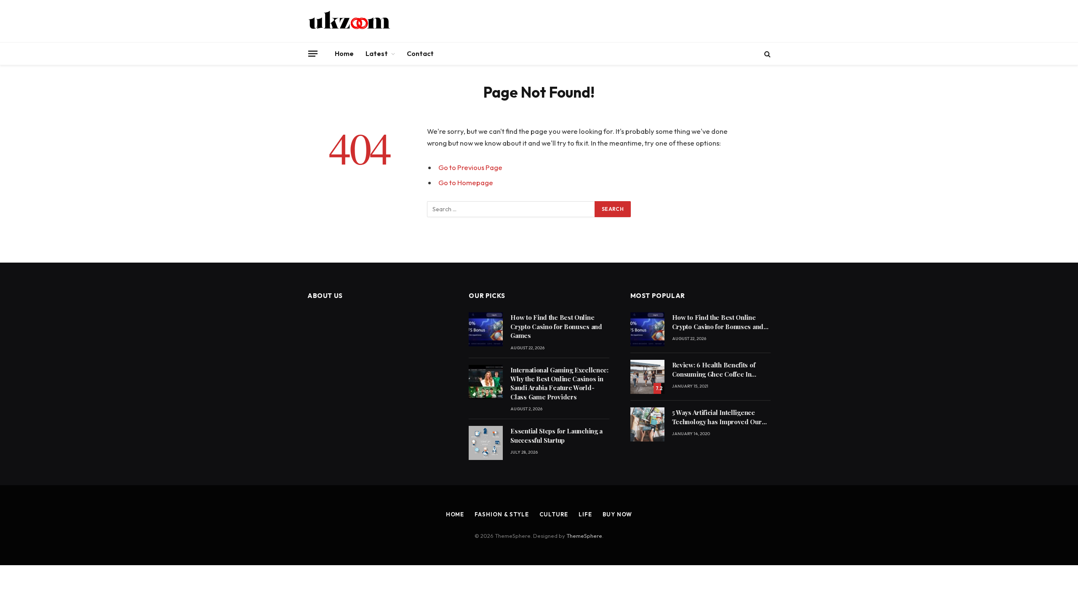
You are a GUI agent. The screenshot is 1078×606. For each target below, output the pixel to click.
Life (585, 514)
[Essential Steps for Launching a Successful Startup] (486, 443)
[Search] (767, 53)
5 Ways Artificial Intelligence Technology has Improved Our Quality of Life (717, 417)
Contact (420, 53)
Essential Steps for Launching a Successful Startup (556, 435)
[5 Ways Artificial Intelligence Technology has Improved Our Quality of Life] (647, 424)
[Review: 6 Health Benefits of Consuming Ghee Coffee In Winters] (647, 377)
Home (344, 53)
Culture (553, 514)
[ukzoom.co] (349, 21)
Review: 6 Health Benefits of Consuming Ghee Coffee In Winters (713, 370)
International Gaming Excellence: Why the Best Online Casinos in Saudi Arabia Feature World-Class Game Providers (559, 383)
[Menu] (313, 53)
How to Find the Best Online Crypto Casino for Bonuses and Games (556, 326)
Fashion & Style (502, 514)
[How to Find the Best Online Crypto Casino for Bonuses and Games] (486, 329)
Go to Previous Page (470, 167)
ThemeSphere (584, 535)
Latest (377, 53)
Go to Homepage (465, 182)
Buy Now (617, 514)
